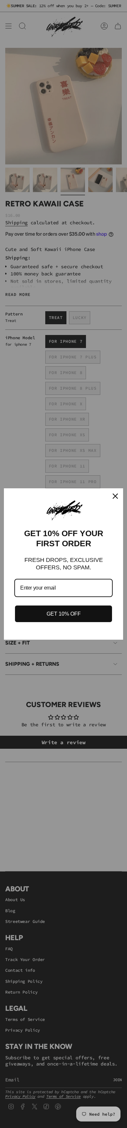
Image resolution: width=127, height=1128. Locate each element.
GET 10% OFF (64, 614)
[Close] (115, 496)
